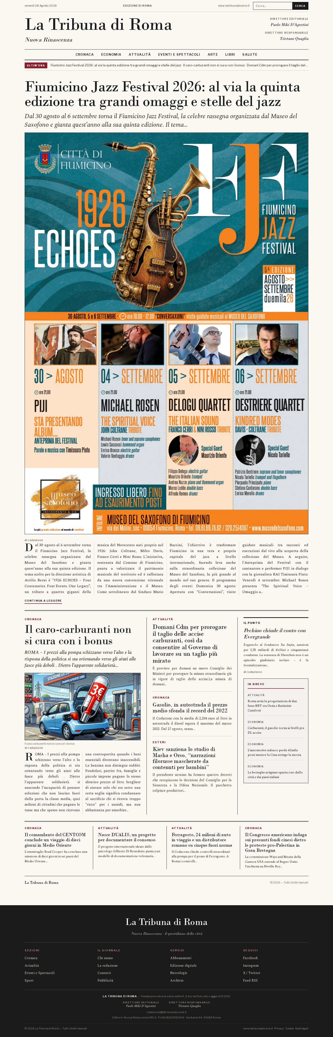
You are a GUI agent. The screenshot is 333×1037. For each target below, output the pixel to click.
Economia (111, 54)
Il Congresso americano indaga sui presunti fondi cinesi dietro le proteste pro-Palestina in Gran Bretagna (276, 842)
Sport (29, 980)
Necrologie (178, 972)
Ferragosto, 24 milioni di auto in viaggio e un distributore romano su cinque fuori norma (202, 840)
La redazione (108, 965)
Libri (230, 54)
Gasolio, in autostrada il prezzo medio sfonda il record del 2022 (190, 707)
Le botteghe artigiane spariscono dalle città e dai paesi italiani (275, 775)
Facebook (250, 958)
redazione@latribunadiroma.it (166, 1012)
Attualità (140, 54)
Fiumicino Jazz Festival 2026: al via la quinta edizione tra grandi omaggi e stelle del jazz (162, 93)
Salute (249, 54)
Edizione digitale (183, 965)
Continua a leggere (43, 600)
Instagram (251, 965)
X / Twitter (251, 972)
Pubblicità (105, 980)
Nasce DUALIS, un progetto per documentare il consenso (127, 837)
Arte (213, 54)
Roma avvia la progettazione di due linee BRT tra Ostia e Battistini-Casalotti (272, 706)
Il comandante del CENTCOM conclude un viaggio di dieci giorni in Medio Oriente (55, 840)
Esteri (159, 742)
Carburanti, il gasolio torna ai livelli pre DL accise (276, 730)
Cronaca (85, 54)
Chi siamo (105, 958)
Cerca (300, 5)
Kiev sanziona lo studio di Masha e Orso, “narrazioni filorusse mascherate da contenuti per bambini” (184, 758)
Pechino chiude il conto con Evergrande (274, 633)
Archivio (177, 980)
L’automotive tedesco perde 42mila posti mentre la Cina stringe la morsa (274, 752)
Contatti (104, 972)
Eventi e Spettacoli (179, 54)
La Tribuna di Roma (98, 24)
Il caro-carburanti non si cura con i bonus (78, 635)
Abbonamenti (180, 958)
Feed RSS (250, 980)
